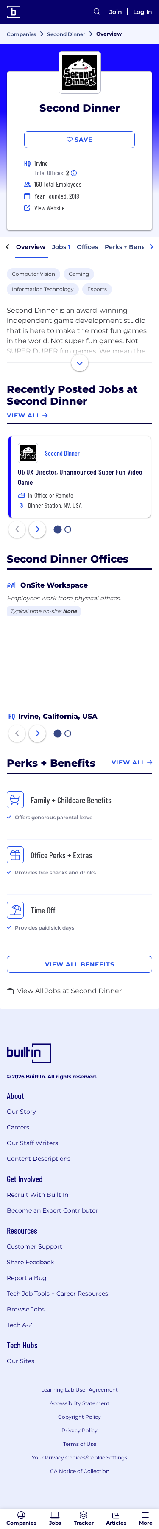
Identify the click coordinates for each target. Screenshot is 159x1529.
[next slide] (37, 529)
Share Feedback (30, 1262)
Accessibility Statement (79, 1403)
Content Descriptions (38, 1158)
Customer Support (34, 1246)
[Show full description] (79, 362)
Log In (142, 12)
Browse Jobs (26, 1309)
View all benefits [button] (79, 964)
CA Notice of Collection (79, 1471)
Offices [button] (87, 247)
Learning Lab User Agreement (79, 1389)
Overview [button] (30, 247)
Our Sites (20, 1361)
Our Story (21, 1111)
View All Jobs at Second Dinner (69, 991)
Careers (18, 1127)
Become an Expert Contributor (52, 1210)
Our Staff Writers (32, 1143)
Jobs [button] (61, 247)
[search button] (97, 12)
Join (115, 12)
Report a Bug (27, 1278)
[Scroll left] (7, 247)
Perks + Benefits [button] (130, 247)
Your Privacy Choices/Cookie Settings (79, 1457)
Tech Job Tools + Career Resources (57, 1293)
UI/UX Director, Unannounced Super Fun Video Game (80, 477)
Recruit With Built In (37, 1195)
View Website (49, 208)
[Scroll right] (151, 247)
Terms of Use (79, 1444)
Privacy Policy (79, 1430)
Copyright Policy (79, 1417)
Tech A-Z (19, 1325)
